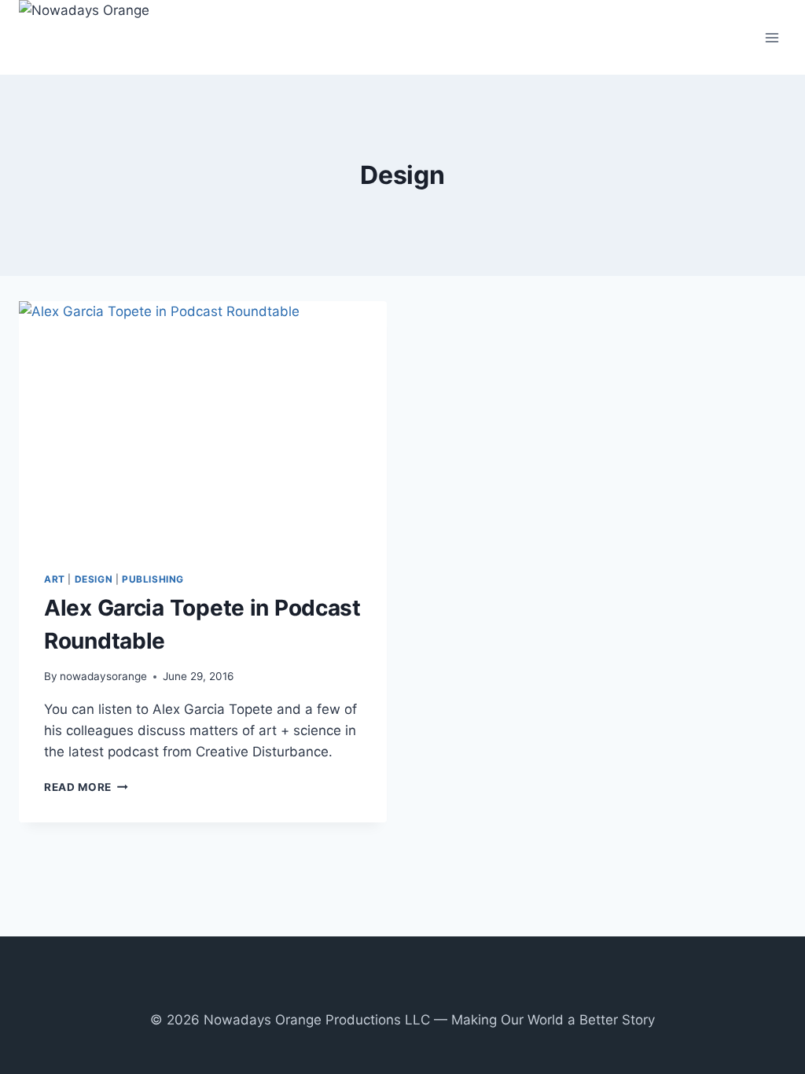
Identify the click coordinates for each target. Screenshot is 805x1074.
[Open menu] (771, 37)
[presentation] (203, 423)
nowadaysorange (103, 676)
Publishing (153, 579)
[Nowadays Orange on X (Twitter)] (413, 990)
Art (54, 579)
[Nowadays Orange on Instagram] (391, 990)
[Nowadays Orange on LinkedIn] (436, 990)
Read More (86, 787)
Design (94, 579)
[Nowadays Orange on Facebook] (369, 990)
